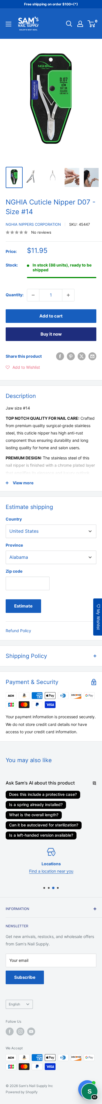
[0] (91, 23)
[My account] (80, 24)
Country (14, 519)
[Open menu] (8, 24)
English (14, 1004)
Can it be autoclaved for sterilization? (43, 824)
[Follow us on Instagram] (20, 1031)
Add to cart (51, 316)
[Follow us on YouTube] (31, 1031)
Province (14, 545)
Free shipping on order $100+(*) (51, 4)
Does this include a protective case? (43, 794)
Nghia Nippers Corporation (33, 224)
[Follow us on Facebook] (10, 1031)
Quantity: (15, 294)
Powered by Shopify (22, 1092)
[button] (23, 367)
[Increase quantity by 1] (68, 295)
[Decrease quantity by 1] (33, 295)
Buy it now (51, 334)
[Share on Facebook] (60, 356)
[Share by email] (92, 356)
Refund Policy (18, 630)
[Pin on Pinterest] (71, 356)
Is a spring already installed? (36, 804)
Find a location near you (51, 871)
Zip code (14, 571)
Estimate (23, 606)
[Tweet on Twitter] (82, 356)
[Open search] (69, 24)
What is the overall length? (33, 814)
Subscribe (24, 977)
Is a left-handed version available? (41, 835)
